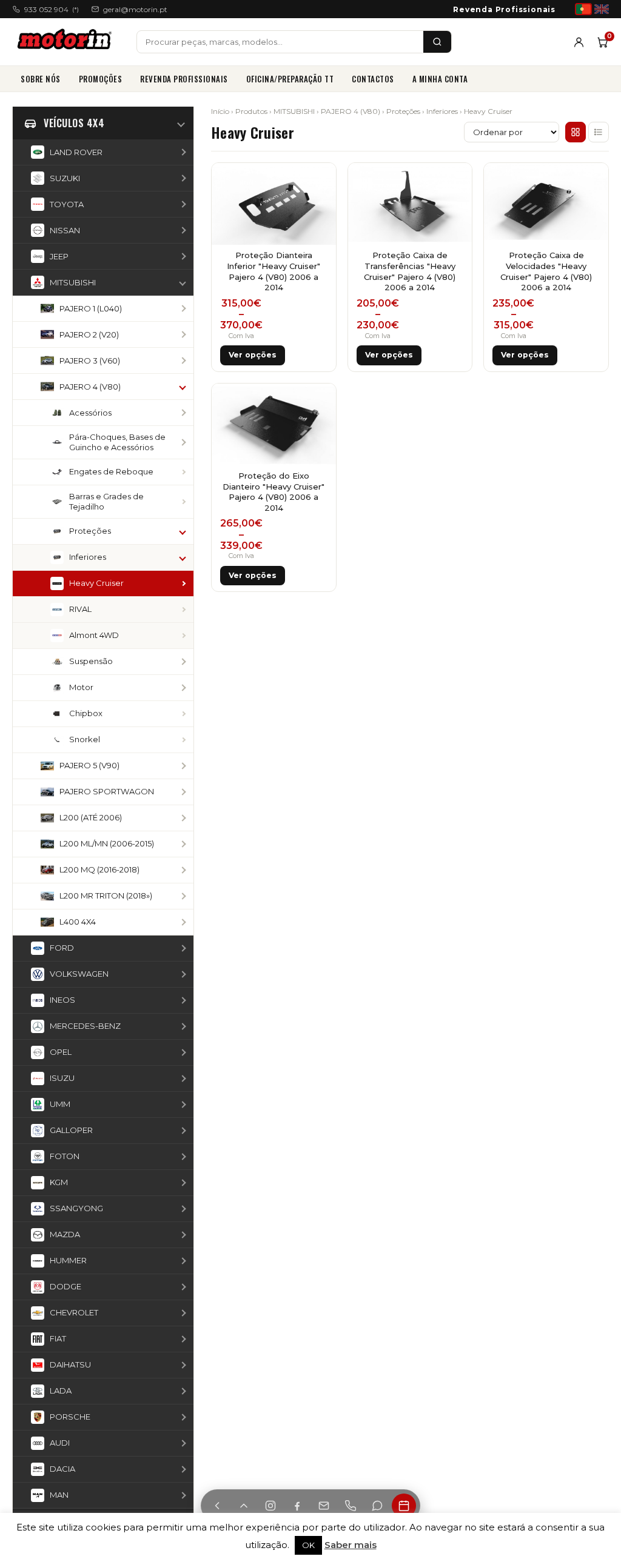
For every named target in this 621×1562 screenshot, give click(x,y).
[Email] (324, 1506)
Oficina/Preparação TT (290, 79)
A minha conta (440, 79)
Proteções (403, 111)
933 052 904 (51, 9)
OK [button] (308, 1545)
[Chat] (377, 1506)
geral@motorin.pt (135, 9)
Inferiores (442, 111)
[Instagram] (270, 1506)
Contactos (373, 79)
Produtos (251, 111)
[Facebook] (297, 1506)
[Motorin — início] (67, 42)
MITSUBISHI (294, 111)
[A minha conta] (578, 42)
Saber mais (350, 1544)
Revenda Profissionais (504, 9)
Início (220, 111)
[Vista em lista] (598, 132)
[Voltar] (217, 1506)
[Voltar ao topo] (244, 1506)
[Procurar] (437, 42)
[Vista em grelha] (575, 132)
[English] (601, 9)
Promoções (101, 79)
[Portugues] (583, 9)
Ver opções (253, 354)
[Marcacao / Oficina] (404, 1506)
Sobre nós (41, 79)
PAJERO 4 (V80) (350, 111)
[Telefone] (350, 1506)
